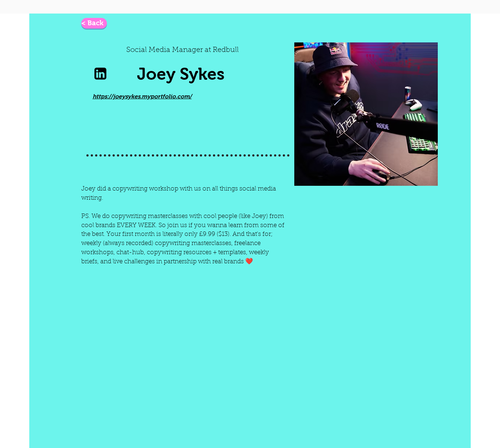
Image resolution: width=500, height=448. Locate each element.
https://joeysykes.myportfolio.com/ (142, 96)
